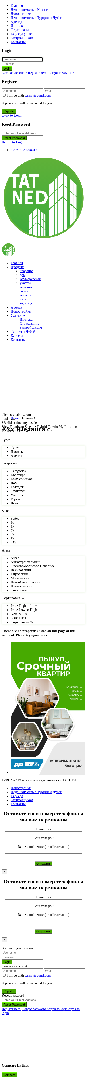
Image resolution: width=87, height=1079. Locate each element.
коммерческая (30, 279)
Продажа (17, 267)
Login (7, 68)
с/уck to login (58, 1009)
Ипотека (17, 26)
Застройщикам (22, 38)
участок (25, 283)
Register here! (11, 1009)
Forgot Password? (61, 73)
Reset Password (14, 138)
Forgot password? (35, 1009)
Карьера (17, 335)
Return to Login (13, 142)
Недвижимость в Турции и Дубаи (36, 18)
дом (22, 275)
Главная (17, 5)
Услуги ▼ (18, 315)
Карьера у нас (21, 34)
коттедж (26, 295)
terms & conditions (38, 95)
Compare (9, 1075)
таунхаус (26, 303)
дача (23, 299)
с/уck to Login (12, 115)
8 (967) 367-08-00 (24, 150)
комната (26, 287)
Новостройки (21, 13)
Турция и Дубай (23, 331)
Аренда (16, 22)
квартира (26, 271)
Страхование (20, 30)
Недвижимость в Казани (29, 9)
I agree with (29, 95)
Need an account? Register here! (25, 73)
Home (15, 418)
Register (9, 111)
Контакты (18, 42)
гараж (24, 291)
